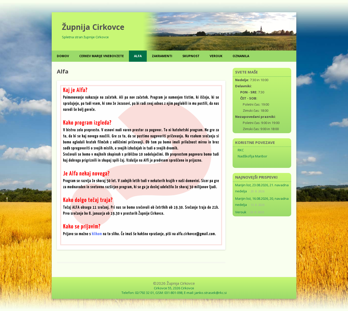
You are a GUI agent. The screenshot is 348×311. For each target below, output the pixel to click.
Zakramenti (162, 56)
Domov (63, 56)
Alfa (138, 56)
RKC (241, 150)
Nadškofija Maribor (252, 156)
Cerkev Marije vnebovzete (101, 56)
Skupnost (190, 56)
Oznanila (241, 56)
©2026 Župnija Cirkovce (174, 283)
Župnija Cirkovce (93, 27)
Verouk (216, 56)
